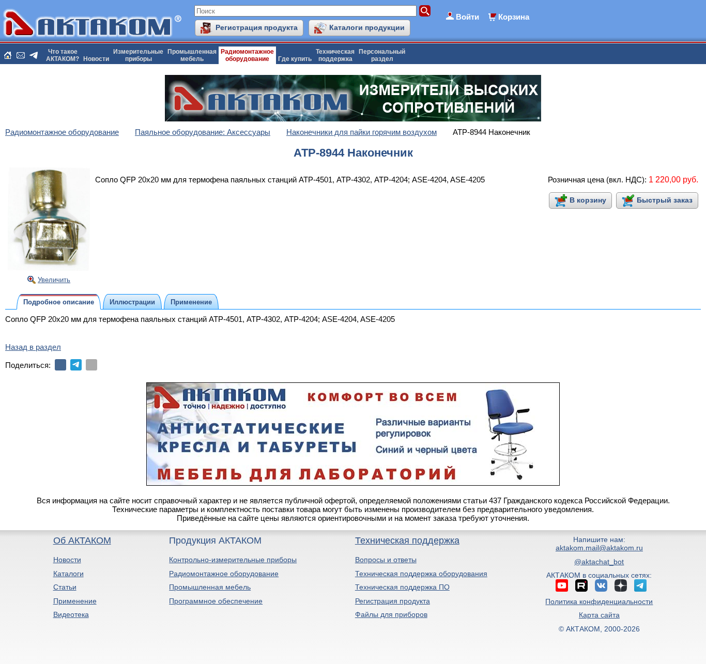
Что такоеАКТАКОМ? (62, 55)
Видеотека (71, 614)
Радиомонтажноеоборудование (247, 55)
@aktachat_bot (599, 562)
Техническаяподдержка (335, 55)
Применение (75, 601)
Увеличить (54, 280)
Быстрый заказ (665, 200)
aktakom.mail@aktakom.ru (599, 548)
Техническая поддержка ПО (402, 587)
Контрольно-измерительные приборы (233, 559)
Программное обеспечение (216, 601)
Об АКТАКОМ (82, 540)
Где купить (295, 59)
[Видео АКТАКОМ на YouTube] (562, 585)
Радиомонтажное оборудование (224, 573)
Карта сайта (599, 615)
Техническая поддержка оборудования (421, 573)
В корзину (588, 200)
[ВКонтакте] (60, 364)
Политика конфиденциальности (599, 601)
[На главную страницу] (8, 55)
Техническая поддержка (407, 540)
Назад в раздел (33, 347)
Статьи (64, 587)
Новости (96, 59)
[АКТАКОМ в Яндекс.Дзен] (621, 585)
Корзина (513, 16)
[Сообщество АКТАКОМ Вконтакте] (601, 585)
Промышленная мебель (210, 587)
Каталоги (68, 573)
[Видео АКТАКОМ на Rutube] (581, 585)
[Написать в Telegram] (33, 55)
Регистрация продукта (257, 27)
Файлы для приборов (391, 614)
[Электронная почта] (91, 364)
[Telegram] (76, 364)
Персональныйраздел (382, 55)
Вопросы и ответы (386, 559)
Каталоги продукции (367, 27)
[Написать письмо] (21, 55)
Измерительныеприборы (138, 55)
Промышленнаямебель (192, 55)
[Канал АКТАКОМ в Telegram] (640, 585)
